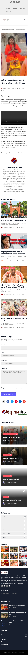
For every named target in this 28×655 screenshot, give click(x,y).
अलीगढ (7, 28)
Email (2, 352)
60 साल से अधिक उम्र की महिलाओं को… (17, 605)
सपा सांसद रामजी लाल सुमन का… (11, 458)
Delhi (4, 235)
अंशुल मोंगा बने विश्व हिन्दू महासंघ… (12, 437)
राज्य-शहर (10, 434)
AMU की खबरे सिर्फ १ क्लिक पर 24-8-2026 (13, 220)
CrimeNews (12, 153)
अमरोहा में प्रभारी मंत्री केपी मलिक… (12, 500)
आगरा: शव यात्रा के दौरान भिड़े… (11, 479)
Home (2, 28)
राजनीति (10, 455)
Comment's (4, 368)
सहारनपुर (15, 434)
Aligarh (6, 153)
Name (3, 345)
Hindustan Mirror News (9, 88)
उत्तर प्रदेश (12, 268)
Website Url (4, 360)
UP (3, 268)
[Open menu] (24, 20)
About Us (8, 8)
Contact (14, 8)
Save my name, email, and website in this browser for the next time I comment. (13, 388)
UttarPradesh (19, 153)
